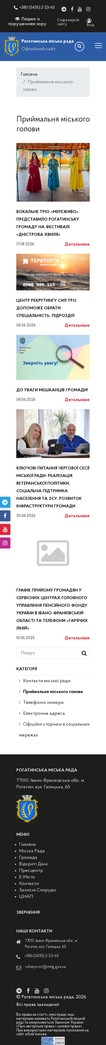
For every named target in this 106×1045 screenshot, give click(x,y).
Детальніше (77, 244)
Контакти (29, 883)
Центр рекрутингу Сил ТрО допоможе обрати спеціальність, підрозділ (46, 308)
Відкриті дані (33, 864)
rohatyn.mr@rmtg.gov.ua (45, 967)
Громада (28, 857)
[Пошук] (79, 46)
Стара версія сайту (68, 22)
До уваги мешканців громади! (52, 390)
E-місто (27, 877)
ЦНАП (26, 896)
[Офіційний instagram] (88, 9)
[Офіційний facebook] (72, 9)
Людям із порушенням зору (27, 22)
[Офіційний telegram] (63, 9)
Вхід (90, 25)
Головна (29, 74)
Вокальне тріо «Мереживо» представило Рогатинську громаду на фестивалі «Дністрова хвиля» (47, 223)
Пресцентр (31, 870)
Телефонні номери (43, 702)
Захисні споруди (37, 890)
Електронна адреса (44, 713)
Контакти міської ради (46, 681)
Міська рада (32, 851)
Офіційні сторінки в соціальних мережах (54, 730)
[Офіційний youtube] (80, 9)
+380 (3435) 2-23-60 (37, 8)
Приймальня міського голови (53, 692)
